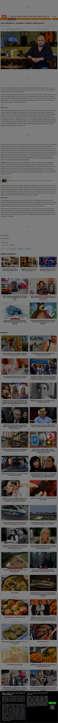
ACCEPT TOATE (52, 703)
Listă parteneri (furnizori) (31, 706)
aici (9, 713)
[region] (29, 707)
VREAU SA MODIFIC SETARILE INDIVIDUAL (52, 707)
